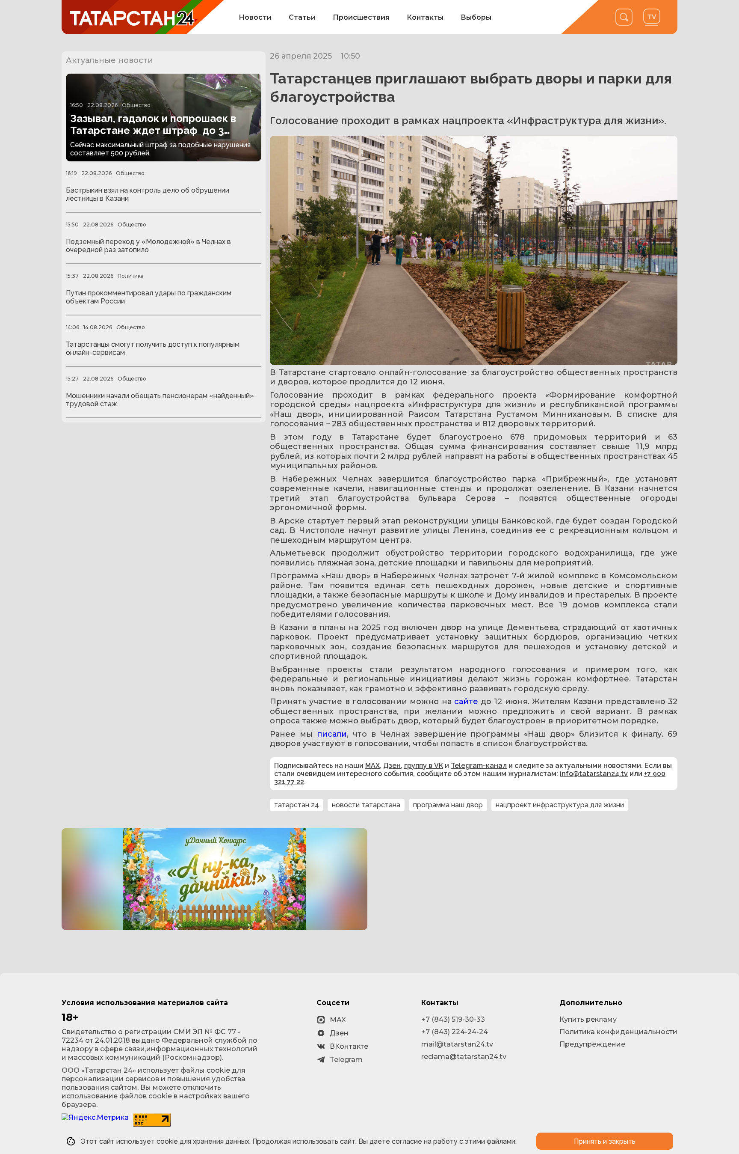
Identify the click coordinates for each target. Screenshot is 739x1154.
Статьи (302, 17)
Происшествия (361, 17)
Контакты (425, 17)
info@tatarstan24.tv (594, 774)
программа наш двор (448, 805)
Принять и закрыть (605, 1141)
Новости (255, 17)
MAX (372, 765)
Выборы (476, 17)
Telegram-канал (479, 765)
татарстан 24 (296, 805)
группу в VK (423, 765)
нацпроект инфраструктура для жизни (560, 805)
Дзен (392, 765)
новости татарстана (366, 805)
